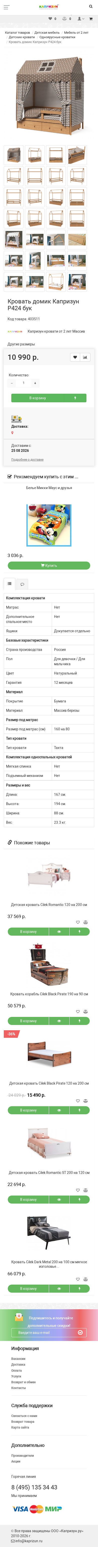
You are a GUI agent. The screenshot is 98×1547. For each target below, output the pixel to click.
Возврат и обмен (23, 1382)
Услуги (16, 1376)
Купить (50, 566)
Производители (22, 1455)
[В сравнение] (85, 357)
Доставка (18, 1364)
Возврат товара (22, 1421)
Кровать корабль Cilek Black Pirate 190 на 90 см (49, 994)
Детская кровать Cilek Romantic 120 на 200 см (49, 905)
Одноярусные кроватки (57, 37)
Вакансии (18, 1359)
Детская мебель (47, 32)
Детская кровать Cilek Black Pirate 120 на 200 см (49, 1083)
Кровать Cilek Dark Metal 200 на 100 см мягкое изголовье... (49, 1264)
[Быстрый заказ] (75, 398)
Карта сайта (20, 1427)
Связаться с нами (24, 1416)
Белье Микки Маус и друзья (49, 488)
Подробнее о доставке (27, 459)
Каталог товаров (17, 32)
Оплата (16, 1370)
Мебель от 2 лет (76, 32)
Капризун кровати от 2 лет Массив (56, 331)
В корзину (37, 398)
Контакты (18, 1388)
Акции (15, 1461)
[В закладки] (75, 357)
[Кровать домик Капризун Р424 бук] (49, 96)
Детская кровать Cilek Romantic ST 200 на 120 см (49, 1173)
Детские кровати (22, 37)
